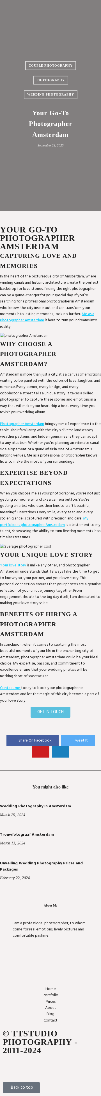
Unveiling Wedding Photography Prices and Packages (41, 866)
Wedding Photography (50, 94)
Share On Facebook (35, 740)
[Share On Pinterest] (40, 752)
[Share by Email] (60, 752)
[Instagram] (25, 1067)
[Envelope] (10, 1067)
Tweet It (80, 740)
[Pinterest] (54, 1067)
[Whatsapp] (40, 1067)
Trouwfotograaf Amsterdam (27, 834)
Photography (50, 80)
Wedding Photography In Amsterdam (35, 806)
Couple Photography (51, 65)
